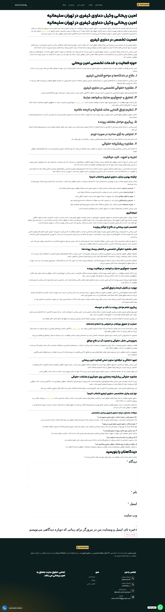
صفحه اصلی (98, 5)
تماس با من (81, 5)
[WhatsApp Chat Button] (160, 607)
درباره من (71, 5)
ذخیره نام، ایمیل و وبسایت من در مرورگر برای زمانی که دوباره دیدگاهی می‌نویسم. (83, 529)
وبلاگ (64, 5)
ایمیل (132, 504)
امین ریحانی (45, 31)
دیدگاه (132, 461)
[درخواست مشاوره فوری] (4, 608)
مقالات (90, 5)
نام (134, 492)
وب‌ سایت (130, 515)
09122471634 (20, 5)
